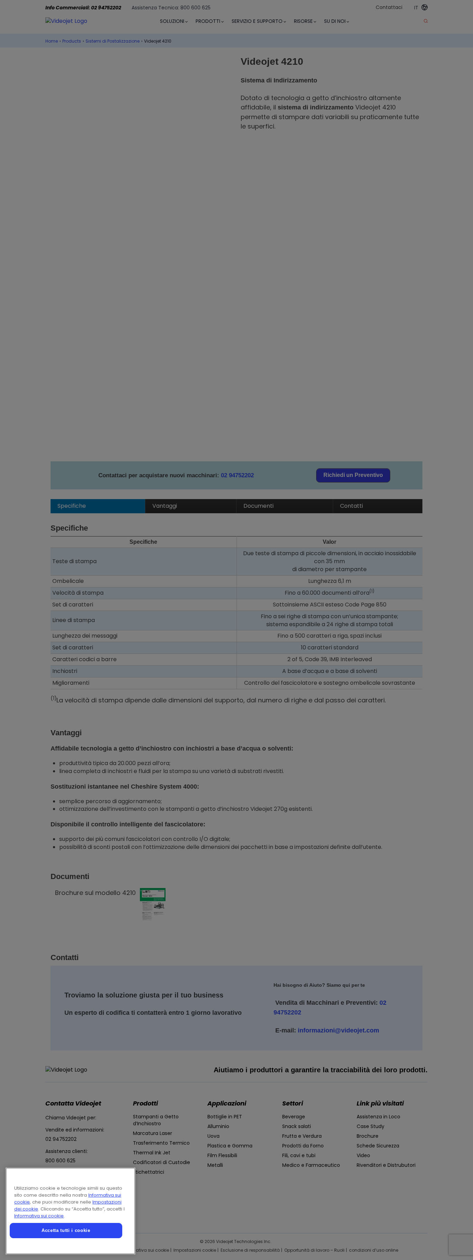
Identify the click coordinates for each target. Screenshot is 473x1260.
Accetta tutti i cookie (66, 1230)
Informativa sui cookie (39, 1216)
